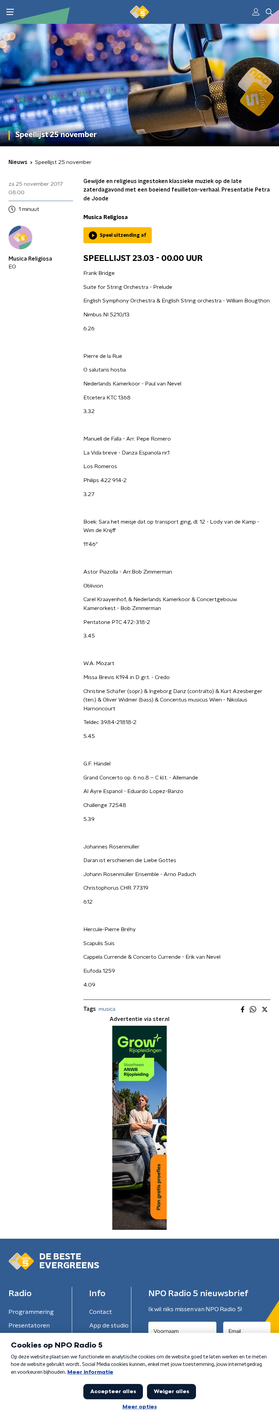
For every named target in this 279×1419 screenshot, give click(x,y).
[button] (10, 12)
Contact (100, 1312)
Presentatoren (29, 1326)
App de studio (109, 1326)
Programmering (31, 1312)
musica (107, 1009)
